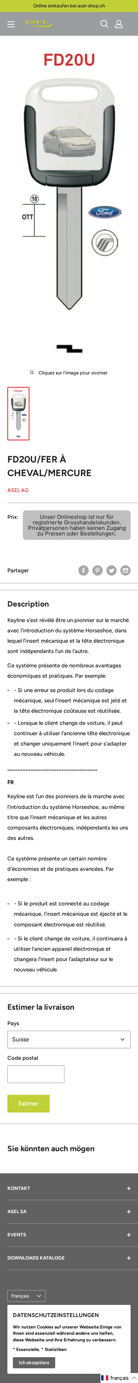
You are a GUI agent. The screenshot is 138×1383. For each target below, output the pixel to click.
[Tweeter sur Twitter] (111, 570)
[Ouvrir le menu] (11, 24)
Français (20, 1296)
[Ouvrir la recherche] (104, 24)
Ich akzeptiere (34, 1362)
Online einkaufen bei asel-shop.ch (69, 5)
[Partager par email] (125, 570)
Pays (13, 1023)
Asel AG (18, 490)
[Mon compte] (119, 24)
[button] (119, 1378)
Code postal (22, 1058)
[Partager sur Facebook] (83, 570)
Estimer (28, 1103)
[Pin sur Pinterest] (97, 570)
